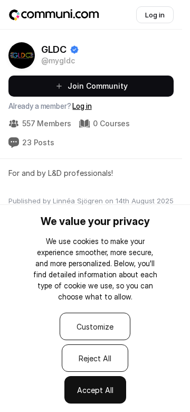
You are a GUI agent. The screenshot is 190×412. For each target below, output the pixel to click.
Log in (81, 105)
